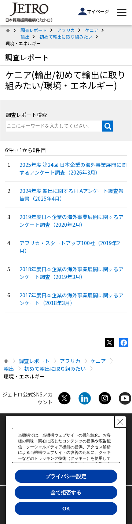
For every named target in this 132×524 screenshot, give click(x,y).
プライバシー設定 (66, 476)
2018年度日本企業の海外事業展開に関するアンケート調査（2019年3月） (71, 272)
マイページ (98, 11)
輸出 (25, 36)
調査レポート (34, 30)
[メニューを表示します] (121, 12)
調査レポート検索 (26, 114)
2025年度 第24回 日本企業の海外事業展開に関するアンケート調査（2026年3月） (72, 168)
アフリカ (66, 30)
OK (66, 509)
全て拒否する (66, 492)
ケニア (91, 30)
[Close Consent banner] (120, 422)
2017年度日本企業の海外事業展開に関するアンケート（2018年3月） (71, 298)
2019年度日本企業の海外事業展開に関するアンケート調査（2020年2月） (71, 220)
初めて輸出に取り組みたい (66, 36)
